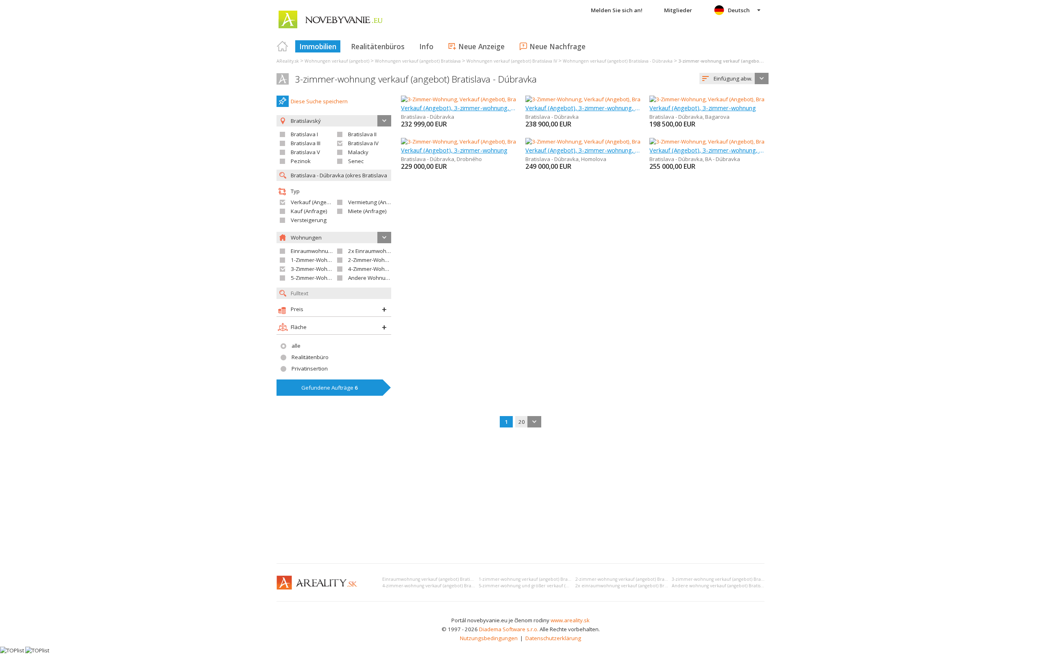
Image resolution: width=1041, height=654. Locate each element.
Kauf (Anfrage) (309, 211)
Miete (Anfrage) (367, 211)
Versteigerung (309, 220)
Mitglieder (678, 10)
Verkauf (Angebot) (313, 202)
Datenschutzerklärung (553, 638)
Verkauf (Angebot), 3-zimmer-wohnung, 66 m (458, 108)
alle (296, 345)
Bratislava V (305, 152)
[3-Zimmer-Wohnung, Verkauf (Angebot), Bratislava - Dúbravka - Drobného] (492, 141)
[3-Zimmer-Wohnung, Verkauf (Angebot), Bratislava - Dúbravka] (477, 99)
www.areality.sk (570, 620)
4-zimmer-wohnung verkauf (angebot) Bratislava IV (435, 586)
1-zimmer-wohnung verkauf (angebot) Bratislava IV (532, 579)
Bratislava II (362, 134)
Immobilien (317, 46)
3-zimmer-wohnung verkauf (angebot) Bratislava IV (725, 579)
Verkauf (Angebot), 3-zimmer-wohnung (702, 108)
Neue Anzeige (481, 46)
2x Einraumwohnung (373, 251)
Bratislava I (304, 134)
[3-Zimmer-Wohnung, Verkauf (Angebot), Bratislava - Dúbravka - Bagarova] (740, 99)
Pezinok (301, 161)
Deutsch (739, 10)
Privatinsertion (310, 368)
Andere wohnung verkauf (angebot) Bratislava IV (722, 586)
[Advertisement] (520, 496)
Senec (356, 161)
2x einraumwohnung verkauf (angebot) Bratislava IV (629, 586)
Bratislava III (305, 143)
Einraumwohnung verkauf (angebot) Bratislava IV (433, 579)
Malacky (358, 152)
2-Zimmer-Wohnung (373, 260)
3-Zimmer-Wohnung (315, 268)
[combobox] (734, 78)
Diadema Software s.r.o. (508, 629)
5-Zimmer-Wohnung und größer (330, 277)
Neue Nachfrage (557, 46)
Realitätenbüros (378, 46)
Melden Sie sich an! (616, 10)
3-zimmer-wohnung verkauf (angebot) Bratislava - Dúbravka (416, 79)
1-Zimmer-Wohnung (315, 260)
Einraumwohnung (313, 251)
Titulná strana (283, 46)
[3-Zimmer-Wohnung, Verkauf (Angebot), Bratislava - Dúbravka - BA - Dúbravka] (745, 141)
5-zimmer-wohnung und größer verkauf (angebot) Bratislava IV (544, 586)
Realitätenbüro (310, 357)
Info (426, 46)
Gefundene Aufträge (329, 387)
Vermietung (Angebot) (375, 202)
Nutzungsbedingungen (489, 638)
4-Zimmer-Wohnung (373, 268)
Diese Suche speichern (319, 101)
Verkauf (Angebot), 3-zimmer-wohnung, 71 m (706, 150)
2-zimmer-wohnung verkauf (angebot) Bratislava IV (628, 579)
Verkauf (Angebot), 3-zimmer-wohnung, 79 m (582, 150)
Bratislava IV (363, 143)
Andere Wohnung (370, 277)
